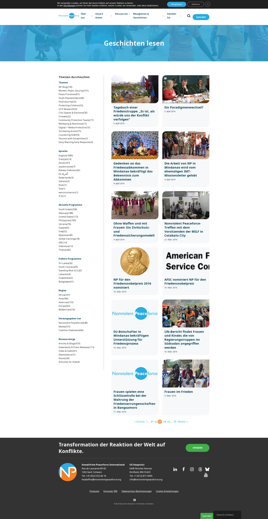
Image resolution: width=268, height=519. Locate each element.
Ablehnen (196, 4)
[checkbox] (77, 87)
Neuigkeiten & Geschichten (141, 15)
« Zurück (139, 421)
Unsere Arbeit (99, 15)
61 (152, 421)
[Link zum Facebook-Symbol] (183, 469)
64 (164, 421)
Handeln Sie (171, 15)
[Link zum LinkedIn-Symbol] (175, 469)
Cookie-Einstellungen (167, 491)
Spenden (201, 17)
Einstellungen (70, 5)
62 (156, 421)
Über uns (83, 15)
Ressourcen (121, 13)
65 (169, 421)
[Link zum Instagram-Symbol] (192, 469)
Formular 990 (110, 491)
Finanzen (94, 491)
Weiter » (183, 421)
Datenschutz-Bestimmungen (137, 491)
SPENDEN (197, 447)
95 (175, 421)
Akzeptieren (176, 4)
